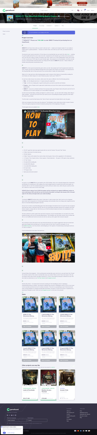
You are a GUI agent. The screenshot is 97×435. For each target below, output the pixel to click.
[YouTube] (11, 415)
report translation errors (37, 423)
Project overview (6, 31)
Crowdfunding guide (71, 416)
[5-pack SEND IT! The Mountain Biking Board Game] (48, 338)
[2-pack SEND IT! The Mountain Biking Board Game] (48, 304)
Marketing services (84, 412)
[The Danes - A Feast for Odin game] (16, 4)
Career (68, 417)
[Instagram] (13, 415)
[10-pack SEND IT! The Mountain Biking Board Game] (67, 338)
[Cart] (81, 10)
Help (68, 421)
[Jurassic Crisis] (67, 378)
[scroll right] (74, 366)
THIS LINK (40, 40)
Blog (81, 417)
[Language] (78, 10)
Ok (4, 432)
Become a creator (83, 416)
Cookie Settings (25, 430)
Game (4, 34)
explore (53, 367)
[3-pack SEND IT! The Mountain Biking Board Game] (67, 304)
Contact (68, 414)
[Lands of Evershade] (30, 378)
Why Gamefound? (70, 412)
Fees (81, 411)
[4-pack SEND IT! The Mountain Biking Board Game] (30, 338)
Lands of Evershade (29, 390)
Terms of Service (60, 433)
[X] (9, 415)
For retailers (69, 419)
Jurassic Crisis (64, 390)
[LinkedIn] (15, 415)
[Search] (40, 10)
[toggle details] (38, 400)
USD (72, 10)
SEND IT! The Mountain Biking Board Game (36, 16)
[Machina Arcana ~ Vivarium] (48, 378)
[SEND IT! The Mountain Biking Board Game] (30, 304)
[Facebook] (7, 415)
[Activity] (84, 10)
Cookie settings (10, 432)
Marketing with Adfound (85, 414)
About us (68, 411)
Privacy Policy (53, 433)
